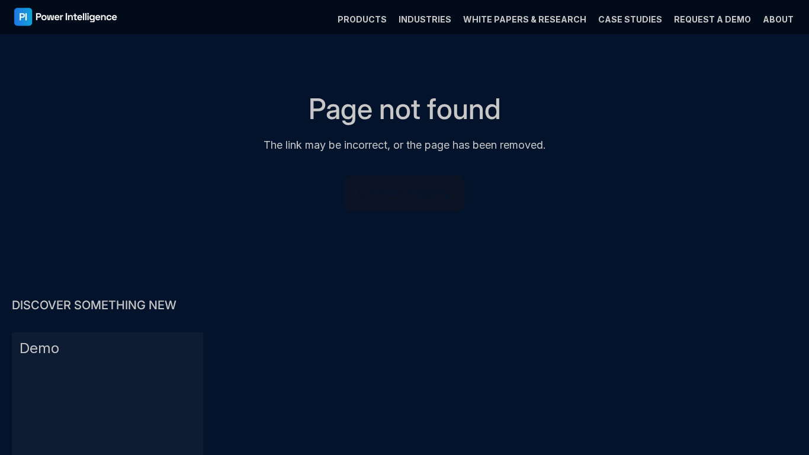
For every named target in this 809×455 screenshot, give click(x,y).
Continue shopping (404, 193)
